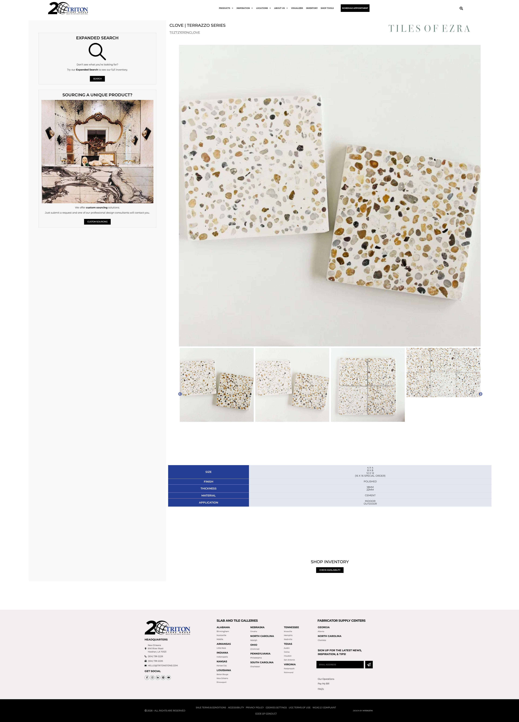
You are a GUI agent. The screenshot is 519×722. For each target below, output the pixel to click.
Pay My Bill (323, 683)
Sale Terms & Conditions (211, 707)
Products (224, 8)
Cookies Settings (276, 707)
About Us (279, 8)
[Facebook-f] (147, 677)
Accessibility (236, 707)
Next (480, 393)
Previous (179, 393)
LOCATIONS (262, 8)
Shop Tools (327, 8)
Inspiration (243, 8)
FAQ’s (321, 689)
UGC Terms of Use (300, 707)
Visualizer (297, 8)
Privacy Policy (255, 707)
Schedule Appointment (355, 8)
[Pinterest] (163, 677)
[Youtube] (168, 677)
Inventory (312, 8)
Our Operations (326, 679)
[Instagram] (152, 677)
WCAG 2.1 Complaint (324, 707)
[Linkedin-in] (157, 677)
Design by (363, 711)
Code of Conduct (266, 713)
